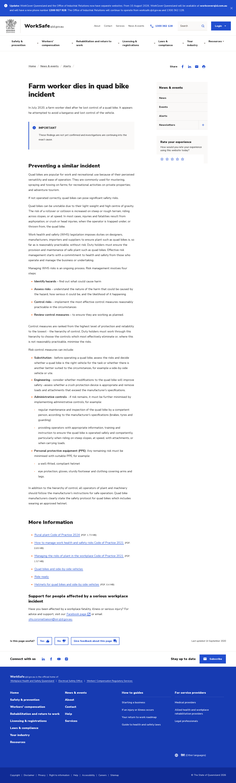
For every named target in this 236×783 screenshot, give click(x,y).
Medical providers (185, 702)
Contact (70, 707)
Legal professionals (186, 721)
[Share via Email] (196, 66)
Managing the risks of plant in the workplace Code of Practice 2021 (79, 556)
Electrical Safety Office (70, 680)
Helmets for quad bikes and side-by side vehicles (67, 584)
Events (163, 107)
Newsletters (167, 125)
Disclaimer (29, 775)
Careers (103, 775)
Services (71, 721)
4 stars (178, 159)
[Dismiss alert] (231, 8)
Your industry (192, 43)
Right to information (59, 775)
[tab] (43, 659)
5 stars (183, 159)
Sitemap (114, 775)
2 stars (168, 159)
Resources (215, 41)
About (69, 700)
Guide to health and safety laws (141, 724)
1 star (163, 159)
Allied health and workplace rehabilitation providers (192, 711)
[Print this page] (204, 66)
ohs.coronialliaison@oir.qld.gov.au (50, 619)
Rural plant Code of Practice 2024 (57, 535)
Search (184, 26)
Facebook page (76, 614)
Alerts (67, 66)
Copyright (15, 775)
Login (218, 26)
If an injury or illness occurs (138, 710)
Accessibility (88, 775)
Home (32, 66)
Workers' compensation (51, 43)
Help (68, 714)
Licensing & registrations (130, 43)
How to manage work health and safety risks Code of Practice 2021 (79, 543)
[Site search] (203, 26)
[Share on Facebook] (182, 66)
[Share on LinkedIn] (189, 66)
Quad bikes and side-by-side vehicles (59, 569)
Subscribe (216, 659)
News (162, 98)
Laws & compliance (165, 43)
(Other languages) (193, 755)
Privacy (41, 775)
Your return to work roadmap (139, 717)
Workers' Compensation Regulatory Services (109, 680)
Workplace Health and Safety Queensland (32, 680)
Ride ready (42, 577)
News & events (49, 66)
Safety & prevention (19, 43)
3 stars (173, 159)
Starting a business (133, 702)
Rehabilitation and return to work (93, 43)
